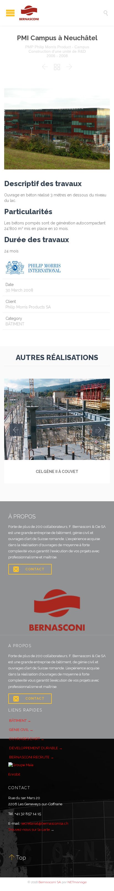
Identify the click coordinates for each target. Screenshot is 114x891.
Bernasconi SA (49, 882)
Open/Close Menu (10, 13)
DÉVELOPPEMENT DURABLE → (36, 748)
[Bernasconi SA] (61, 13)
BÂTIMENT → (20, 720)
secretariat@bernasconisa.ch (44, 823)
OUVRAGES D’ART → (26, 739)
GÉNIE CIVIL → (21, 730)
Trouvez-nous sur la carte (29, 829)
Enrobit (14, 774)
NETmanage (77, 882)
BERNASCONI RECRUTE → (31, 757)
